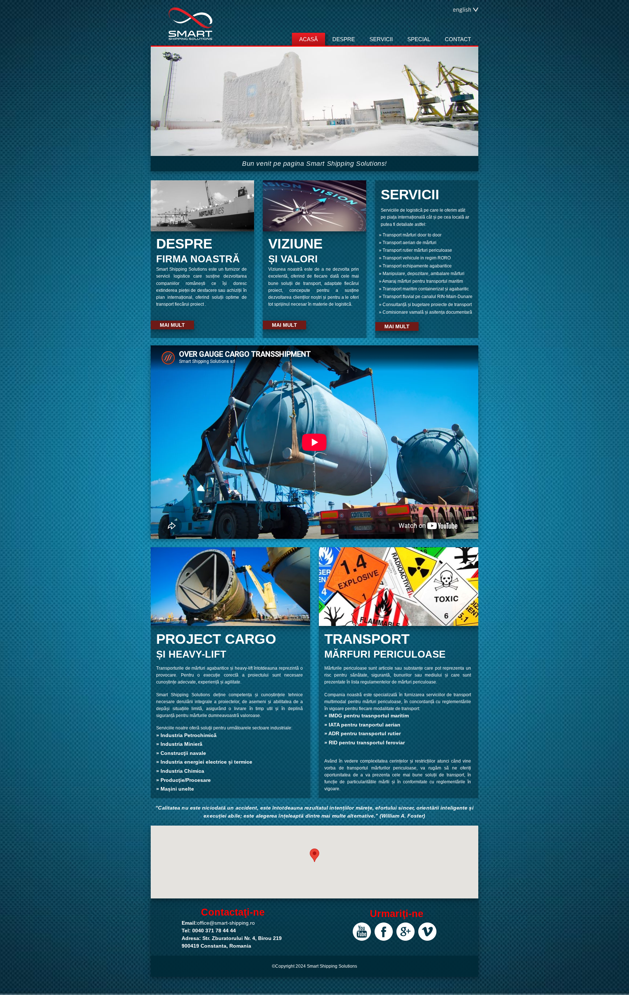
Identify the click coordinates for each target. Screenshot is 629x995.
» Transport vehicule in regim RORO (415, 257)
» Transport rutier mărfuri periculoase (415, 250)
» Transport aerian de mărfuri (407, 242)
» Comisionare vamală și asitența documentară (425, 312)
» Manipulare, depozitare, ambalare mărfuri (421, 273)
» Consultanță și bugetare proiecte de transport (425, 304)
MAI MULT (172, 325)
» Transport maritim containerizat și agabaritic (424, 288)
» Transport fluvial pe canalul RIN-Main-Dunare (425, 296)
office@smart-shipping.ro (226, 923)
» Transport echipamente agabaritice (415, 266)
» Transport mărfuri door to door (410, 235)
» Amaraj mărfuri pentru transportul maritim (421, 281)
